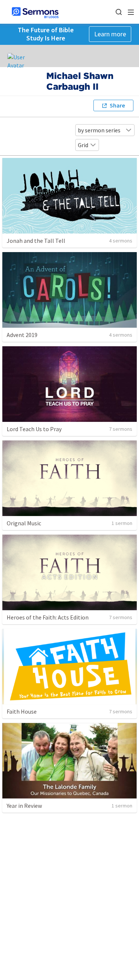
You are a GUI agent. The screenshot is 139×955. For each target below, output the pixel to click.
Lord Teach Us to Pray (34, 429)
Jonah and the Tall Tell (36, 240)
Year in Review (24, 805)
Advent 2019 (22, 334)
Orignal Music (24, 523)
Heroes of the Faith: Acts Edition (48, 617)
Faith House (22, 711)
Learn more (110, 34)
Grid (83, 145)
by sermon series (99, 130)
